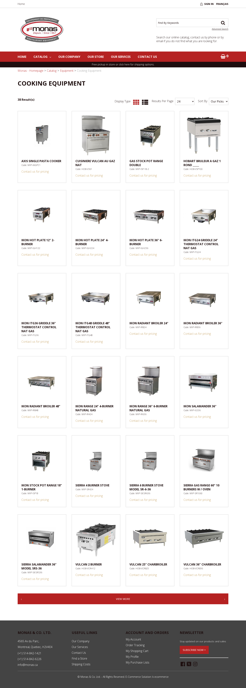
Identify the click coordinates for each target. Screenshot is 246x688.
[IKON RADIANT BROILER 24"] (150, 297)
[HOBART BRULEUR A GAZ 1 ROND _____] (204, 135)
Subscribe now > (194, 650)
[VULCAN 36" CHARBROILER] (204, 538)
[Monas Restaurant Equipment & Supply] (42, 29)
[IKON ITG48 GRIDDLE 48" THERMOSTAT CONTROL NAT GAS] (96, 297)
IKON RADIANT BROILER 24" (148, 323)
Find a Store (79, 658)
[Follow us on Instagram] (195, 664)
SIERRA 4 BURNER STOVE (92, 485)
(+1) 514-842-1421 (29, 653)
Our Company (69, 57)
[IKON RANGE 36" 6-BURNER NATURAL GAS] (150, 380)
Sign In (209, 4)
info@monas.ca (28, 665)
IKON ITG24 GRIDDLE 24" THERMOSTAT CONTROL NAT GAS (201, 244)
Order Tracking (135, 645)
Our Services (121, 57)
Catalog (40, 57)
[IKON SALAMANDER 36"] (204, 380)
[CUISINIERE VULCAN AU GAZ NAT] (96, 135)
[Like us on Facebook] (183, 664)
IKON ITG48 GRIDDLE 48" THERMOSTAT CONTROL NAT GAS (93, 327)
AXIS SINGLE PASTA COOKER (41, 161)
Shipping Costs (81, 664)
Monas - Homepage (30, 71)
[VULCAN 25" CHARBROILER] (150, 538)
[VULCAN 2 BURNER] (96, 538)
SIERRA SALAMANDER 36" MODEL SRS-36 (39, 566)
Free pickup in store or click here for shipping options (123, 64)
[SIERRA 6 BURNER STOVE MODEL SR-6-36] (150, 459)
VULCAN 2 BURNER (88, 564)
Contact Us (147, 57)
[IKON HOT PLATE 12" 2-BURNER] (41, 214)
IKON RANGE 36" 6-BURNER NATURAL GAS (148, 408)
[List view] (144, 102)
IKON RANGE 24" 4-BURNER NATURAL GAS (94, 408)
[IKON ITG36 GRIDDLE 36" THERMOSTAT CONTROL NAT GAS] (41, 297)
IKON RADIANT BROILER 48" (40, 406)
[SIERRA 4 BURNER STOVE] (96, 459)
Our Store (96, 57)
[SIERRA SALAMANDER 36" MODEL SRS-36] (41, 538)
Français (222, 4)
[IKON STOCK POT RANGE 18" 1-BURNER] (41, 459)
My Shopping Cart (137, 651)
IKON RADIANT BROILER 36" (203, 323)
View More (123, 599)
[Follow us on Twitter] (189, 664)
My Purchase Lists (137, 662)
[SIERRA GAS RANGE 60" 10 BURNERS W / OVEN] (204, 459)
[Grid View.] (135, 102)
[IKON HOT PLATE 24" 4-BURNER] (96, 214)
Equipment (66, 71)
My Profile (132, 657)
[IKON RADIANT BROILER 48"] (41, 380)
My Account (133, 639)
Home (21, 4)
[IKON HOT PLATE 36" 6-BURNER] (150, 214)
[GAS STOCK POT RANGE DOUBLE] (150, 135)
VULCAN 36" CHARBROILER (202, 564)
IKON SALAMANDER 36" (200, 406)
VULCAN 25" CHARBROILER (148, 564)
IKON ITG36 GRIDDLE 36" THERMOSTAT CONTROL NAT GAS (39, 327)
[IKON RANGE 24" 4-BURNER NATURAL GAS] (96, 380)
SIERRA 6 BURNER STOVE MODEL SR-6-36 (146, 487)
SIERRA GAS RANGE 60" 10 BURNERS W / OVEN (201, 487)
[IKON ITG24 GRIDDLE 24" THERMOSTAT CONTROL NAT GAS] (204, 214)
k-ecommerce (160, 676)
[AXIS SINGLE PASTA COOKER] (41, 135)
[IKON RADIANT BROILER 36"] (204, 297)
